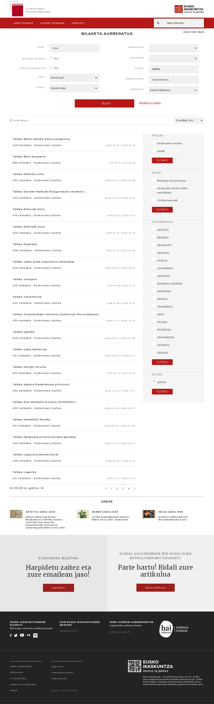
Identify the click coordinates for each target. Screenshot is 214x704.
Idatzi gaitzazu (118, 632)
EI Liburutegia (18, 678)
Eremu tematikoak (20, 666)
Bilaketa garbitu (150, 102)
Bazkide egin (67, 631)
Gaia (41, 76)
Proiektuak (16, 672)
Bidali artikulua (156, 587)
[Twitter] (16, 635)
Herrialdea (136, 47)
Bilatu (106, 103)
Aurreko (52, 23)
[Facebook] (11, 635)
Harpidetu (78, 23)
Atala (40, 87)
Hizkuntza (137, 89)
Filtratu (162, 160)
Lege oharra (57, 666)
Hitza (40, 47)
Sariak (13, 690)
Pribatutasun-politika (62, 672)
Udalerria (137, 57)
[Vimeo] (35, 635)
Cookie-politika (59, 678)
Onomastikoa (135, 78)
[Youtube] (22, 635)
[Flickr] (29, 635)
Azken (23, 23)
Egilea (139, 68)
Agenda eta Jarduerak (23, 684)
